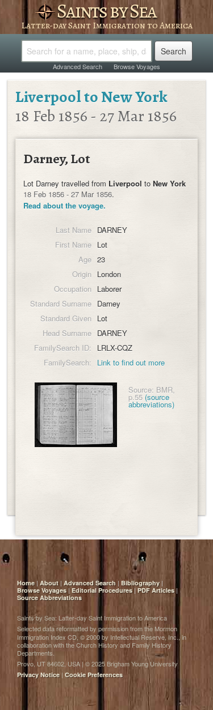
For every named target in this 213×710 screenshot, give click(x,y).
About (49, 583)
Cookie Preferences (94, 674)
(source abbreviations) (151, 401)
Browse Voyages (137, 66)
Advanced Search (77, 66)
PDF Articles (155, 590)
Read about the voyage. (64, 205)
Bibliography (140, 583)
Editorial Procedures (102, 590)
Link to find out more (131, 362)
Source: (141, 389)
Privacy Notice (38, 674)
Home (26, 583)
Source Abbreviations (49, 597)
